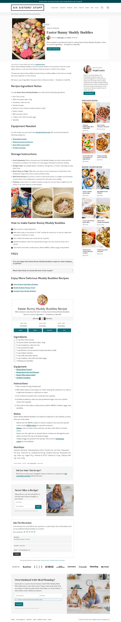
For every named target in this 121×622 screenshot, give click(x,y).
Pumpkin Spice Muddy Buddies (24, 291)
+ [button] (44, 318)
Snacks (24, 14)
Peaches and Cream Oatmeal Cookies (87, 251)
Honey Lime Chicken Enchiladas (103, 221)
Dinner (75, 7)
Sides (92, 7)
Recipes (16, 14)
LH (109, 619)
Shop (49, 619)
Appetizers (63, 7)
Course (20, 14)
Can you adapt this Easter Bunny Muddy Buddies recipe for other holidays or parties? (42, 262)
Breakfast (69, 7)
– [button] (39, 318)
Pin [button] (64, 330)
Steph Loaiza (60, 37)
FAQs (34, 619)
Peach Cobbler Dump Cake (87, 192)
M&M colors (31, 425)
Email (16, 550)
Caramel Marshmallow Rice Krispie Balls (88, 126)
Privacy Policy (42, 619)
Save (20, 330)
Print (35, 330)
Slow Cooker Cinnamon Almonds (103, 126)
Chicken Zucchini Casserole (102, 250)
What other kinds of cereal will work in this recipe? (33, 270)
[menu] (108, 8)
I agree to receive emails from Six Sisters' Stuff (30, 599)
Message (16, 537)
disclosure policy (40, 64)
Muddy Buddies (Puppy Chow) (24, 288)
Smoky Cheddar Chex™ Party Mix (102, 156)
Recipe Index (54, 7)
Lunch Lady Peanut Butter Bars (88, 221)
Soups (96, 7)
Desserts (81, 7)
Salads (87, 7)
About (13, 619)
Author (16, 545)
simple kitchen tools (43, 132)
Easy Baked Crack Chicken (102, 192)
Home (12, 14)
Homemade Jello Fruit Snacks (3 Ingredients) (88, 157)
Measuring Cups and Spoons (23, 142)
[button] (38, 600)
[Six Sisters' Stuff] (27, 8)
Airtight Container (19, 148)
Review (49, 330)
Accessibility (20, 619)
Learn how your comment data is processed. (53, 560)
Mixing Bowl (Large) (20, 139)
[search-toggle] (102, 8)
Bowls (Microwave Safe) (21, 145)
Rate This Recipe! (18, 532)
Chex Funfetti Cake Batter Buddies (25, 284)
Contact (29, 619)
